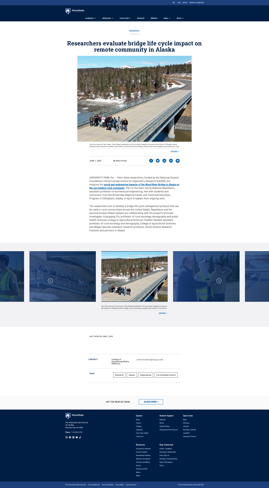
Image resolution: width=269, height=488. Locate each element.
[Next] (218, 280)
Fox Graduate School (166, 375)
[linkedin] (164, 161)
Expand (174, 152)
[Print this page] (178, 161)
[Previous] (50, 280)
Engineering (145, 375)
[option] (134, 282)
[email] (171, 161)
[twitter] (158, 161)
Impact (132, 375)
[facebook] (151, 161)
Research (134, 31)
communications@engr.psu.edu (149, 359)
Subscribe (150, 402)
